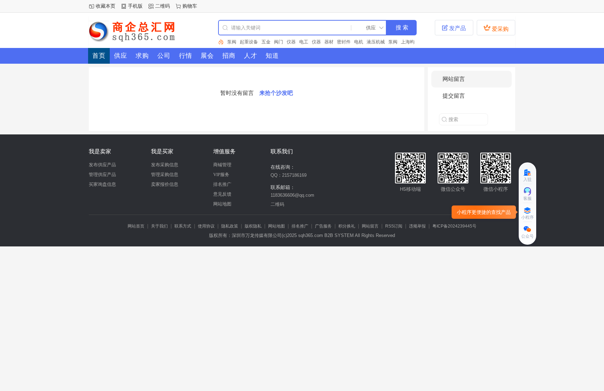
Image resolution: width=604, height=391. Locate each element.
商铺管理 (222, 164)
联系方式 (182, 226)
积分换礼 (346, 226)
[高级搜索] (221, 42)
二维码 (162, 6)
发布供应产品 (102, 164)
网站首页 (136, 226)
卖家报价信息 (164, 184)
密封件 (344, 41)
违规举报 (417, 226)
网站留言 (454, 79)
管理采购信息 (164, 174)
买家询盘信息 (102, 184)
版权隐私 (253, 226)
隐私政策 (229, 226)
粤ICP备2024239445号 (454, 226)
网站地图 (222, 204)
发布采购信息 (164, 164)
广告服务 (323, 226)
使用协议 (206, 226)
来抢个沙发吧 (276, 93)
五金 (266, 41)
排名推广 (222, 184)
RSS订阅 (393, 226)
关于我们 (159, 226)
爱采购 (496, 28)
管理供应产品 (102, 174)
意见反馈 (222, 194)
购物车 (189, 6)
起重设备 (249, 41)
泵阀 (231, 41)
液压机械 (376, 41)
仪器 (291, 41)
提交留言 (454, 96)
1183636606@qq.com (292, 195)
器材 (328, 41)
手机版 (135, 6)
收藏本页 (105, 6)
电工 (303, 41)
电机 (358, 41)
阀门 (278, 41)
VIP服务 (221, 174)
